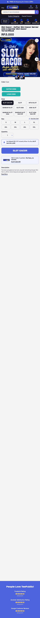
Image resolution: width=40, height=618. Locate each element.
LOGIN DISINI (11, 94)
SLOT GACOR (20, 150)
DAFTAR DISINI (11, 89)
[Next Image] (36, 59)
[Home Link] (13, 7)
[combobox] (18, 12)
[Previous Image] (3, 59)
